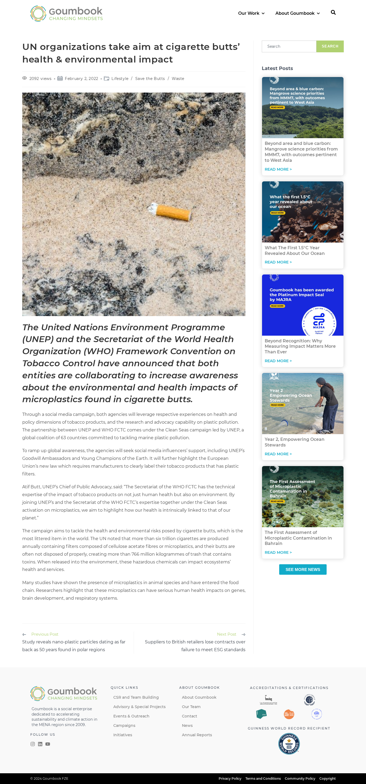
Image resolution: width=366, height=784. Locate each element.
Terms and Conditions (263, 778)
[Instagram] (32, 744)
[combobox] (289, 46)
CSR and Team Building (136, 697)
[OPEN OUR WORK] (263, 13)
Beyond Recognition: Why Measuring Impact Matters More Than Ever (300, 346)
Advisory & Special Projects (139, 706)
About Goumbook (199, 697)
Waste (178, 78)
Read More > (278, 169)
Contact (189, 716)
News (187, 725)
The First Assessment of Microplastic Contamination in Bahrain (298, 538)
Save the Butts (150, 78)
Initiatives (122, 734)
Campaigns (124, 725)
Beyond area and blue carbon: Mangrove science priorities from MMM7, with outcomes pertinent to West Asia (301, 152)
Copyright (327, 778)
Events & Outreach (131, 716)
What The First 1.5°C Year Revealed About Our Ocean (295, 250)
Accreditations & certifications (289, 688)
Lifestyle (119, 78)
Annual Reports (197, 734)
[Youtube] (47, 744)
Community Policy (300, 778)
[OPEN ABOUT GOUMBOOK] (318, 13)
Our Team (191, 706)
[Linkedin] (40, 744)
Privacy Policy (230, 778)
